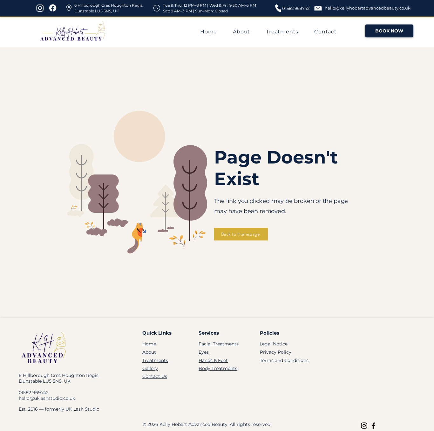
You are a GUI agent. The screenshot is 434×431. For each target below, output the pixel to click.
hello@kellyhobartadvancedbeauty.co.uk (367, 7)
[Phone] (278, 8)
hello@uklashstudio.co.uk (47, 398)
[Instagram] (40, 8)
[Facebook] (53, 8)
